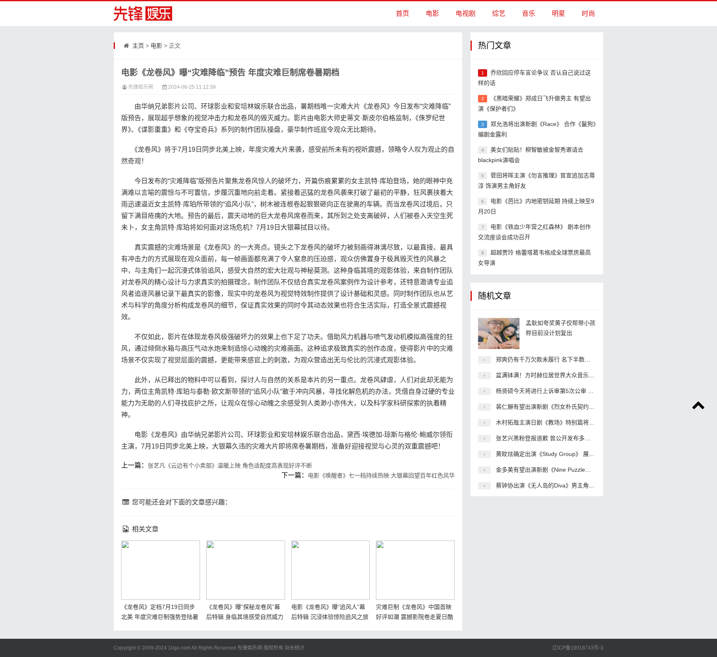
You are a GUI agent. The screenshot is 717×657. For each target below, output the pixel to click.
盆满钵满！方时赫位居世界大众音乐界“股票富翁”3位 (563, 375)
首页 (402, 13)
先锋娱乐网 (140, 87)
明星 (558, 13)
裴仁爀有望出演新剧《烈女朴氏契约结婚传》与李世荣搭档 (571, 406)
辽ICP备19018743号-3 (577, 648)
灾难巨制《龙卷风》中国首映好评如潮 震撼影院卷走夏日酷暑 (414, 617)
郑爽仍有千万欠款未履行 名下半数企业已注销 (555, 359)
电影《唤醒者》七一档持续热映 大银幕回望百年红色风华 (381, 475)
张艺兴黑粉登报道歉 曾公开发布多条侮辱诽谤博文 (560, 438)
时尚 (588, 13)
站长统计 (295, 648)
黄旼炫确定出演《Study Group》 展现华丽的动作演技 (565, 454)
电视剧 (466, 13)
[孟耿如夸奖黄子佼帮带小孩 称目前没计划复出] (498, 333)
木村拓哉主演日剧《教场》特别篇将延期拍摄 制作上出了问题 (575, 422)
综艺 (498, 13)
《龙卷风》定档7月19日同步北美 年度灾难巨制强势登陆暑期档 (159, 617)
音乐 (528, 13)
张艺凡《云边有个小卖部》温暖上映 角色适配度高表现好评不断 (230, 465)
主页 (138, 45)
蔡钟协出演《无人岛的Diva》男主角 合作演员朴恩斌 (563, 485)
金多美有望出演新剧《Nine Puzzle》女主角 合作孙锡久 (567, 469)
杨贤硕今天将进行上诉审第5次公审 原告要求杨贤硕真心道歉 (574, 391)
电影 (432, 13)
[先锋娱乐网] (138, 13)
